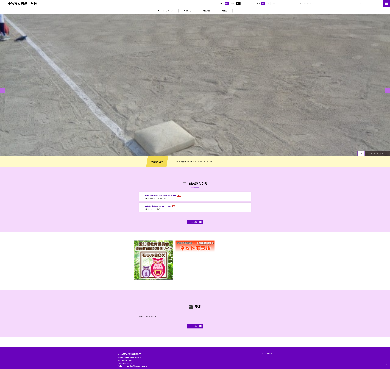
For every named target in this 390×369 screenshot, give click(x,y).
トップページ (168, 10)
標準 (262, 3)
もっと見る (194, 222)
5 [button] (382, 153)
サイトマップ (268, 353)
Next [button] (387, 90)
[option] (195, 85)
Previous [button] (2, 90)
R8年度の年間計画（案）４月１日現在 (158, 206)
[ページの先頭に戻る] (386, 365)
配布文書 (206, 10)
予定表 (224, 10)
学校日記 (187, 10)
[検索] (361, 3)
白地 (232, 3)
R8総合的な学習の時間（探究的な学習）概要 (161, 195)
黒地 (238, 3)
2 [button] (374, 153)
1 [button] (371, 153)
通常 (226, 3)
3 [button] (377, 153)
